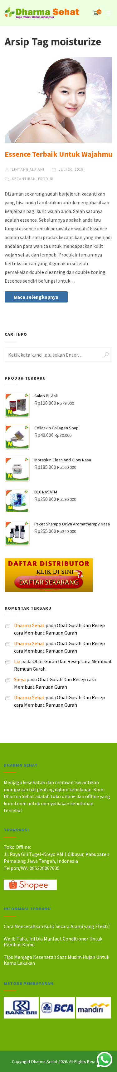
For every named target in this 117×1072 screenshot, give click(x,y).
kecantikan (24, 178)
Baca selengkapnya (36, 297)
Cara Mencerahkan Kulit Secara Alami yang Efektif (57, 926)
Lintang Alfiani (27, 169)
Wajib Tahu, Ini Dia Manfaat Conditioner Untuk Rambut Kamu (53, 942)
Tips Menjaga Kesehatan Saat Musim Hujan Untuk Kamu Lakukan (56, 960)
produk (46, 178)
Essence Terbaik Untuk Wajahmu (58, 154)
